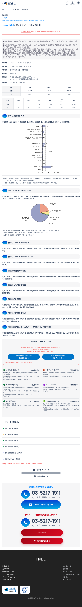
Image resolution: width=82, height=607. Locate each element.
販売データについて (8, 571)
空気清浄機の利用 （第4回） (14, 453)
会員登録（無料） (26, 32)
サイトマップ (67, 580)
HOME (3, 9)
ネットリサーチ (67, 571)
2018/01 (5, 18)
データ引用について (8, 577)
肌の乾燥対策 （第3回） (12, 434)
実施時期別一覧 (43, 476)
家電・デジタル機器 (22, 9)
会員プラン (6, 569)
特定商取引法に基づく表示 (71, 574)
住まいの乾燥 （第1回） (12, 428)
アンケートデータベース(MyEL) (10, 4)
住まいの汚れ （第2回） (12, 447)
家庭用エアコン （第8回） (13, 459)
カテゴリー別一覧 (43, 470)
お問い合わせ (6, 580)
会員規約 (65, 577)
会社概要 (65, 569)
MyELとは (5, 566)
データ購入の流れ (8, 574)
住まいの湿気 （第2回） (12, 441)
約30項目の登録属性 (26, 79)
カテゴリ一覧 (10, 9)
